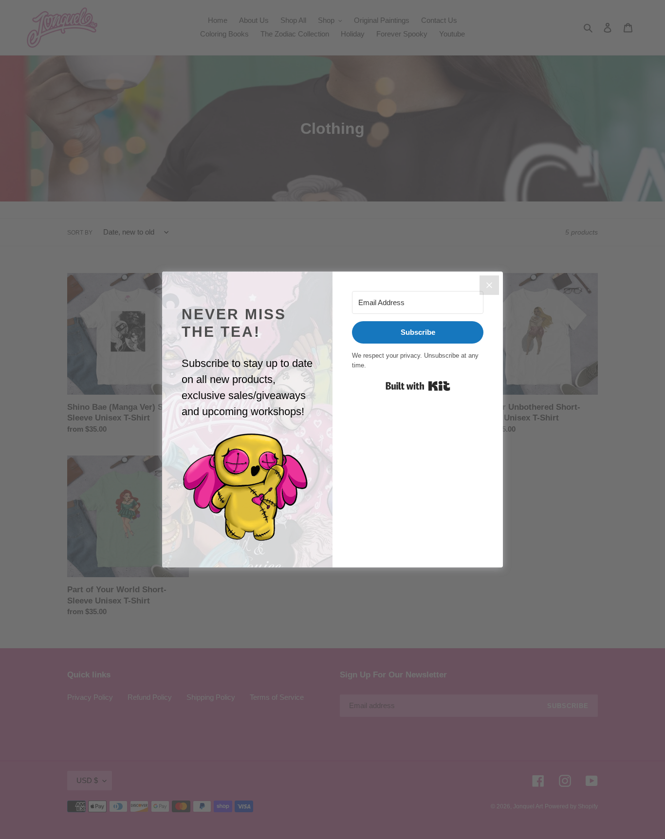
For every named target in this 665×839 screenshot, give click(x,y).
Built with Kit (418, 386)
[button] (247, 487)
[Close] (489, 285)
